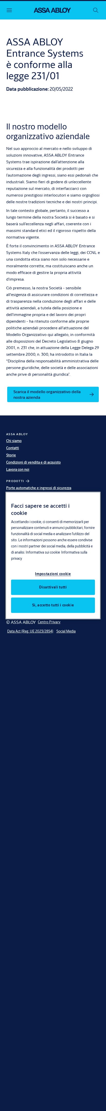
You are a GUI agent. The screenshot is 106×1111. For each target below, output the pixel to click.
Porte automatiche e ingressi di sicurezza (38, 488)
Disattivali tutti (53, 587)
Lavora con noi (17, 469)
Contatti (12, 448)
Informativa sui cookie (43, 552)
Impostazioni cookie (53, 574)
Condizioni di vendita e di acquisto (33, 462)
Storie (11, 455)
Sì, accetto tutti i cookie (53, 605)
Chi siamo (14, 441)
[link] (53, 394)
